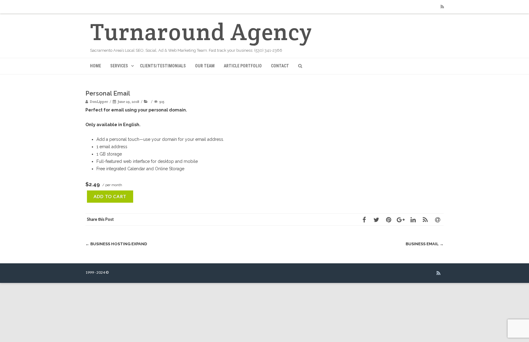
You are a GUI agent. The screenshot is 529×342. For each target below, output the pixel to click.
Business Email (425, 244)
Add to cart (110, 196)
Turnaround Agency (201, 32)
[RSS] (442, 6)
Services (119, 65)
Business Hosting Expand (116, 244)
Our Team (205, 65)
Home (95, 65)
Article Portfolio (243, 65)
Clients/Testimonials (163, 65)
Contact (280, 65)
